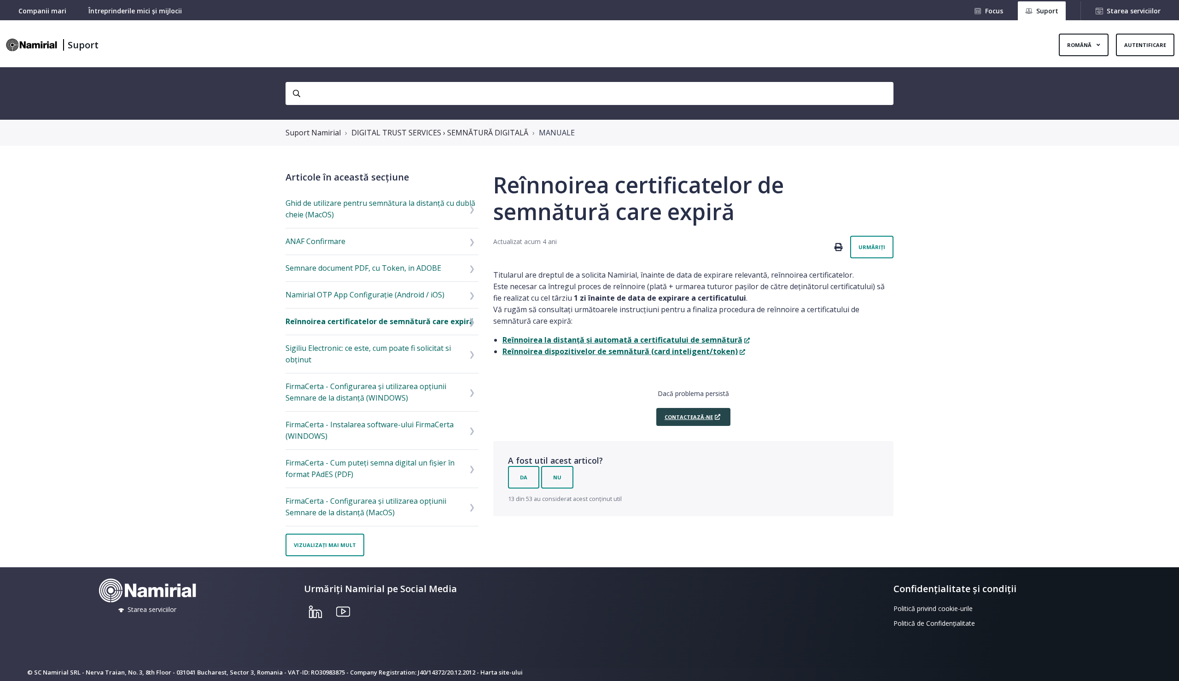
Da (523, 477)
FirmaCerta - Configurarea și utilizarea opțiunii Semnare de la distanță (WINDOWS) (366, 392)
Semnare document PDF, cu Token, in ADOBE (363, 268)
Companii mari (42, 10)
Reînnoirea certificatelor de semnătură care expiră (380, 321)
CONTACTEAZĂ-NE (689, 416)
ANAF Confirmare (315, 241)
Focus (994, 10)
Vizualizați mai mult (325, 544)
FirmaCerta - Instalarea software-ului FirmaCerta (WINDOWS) (370, 430)
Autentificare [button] (1145, 44)
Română (1080, 44)
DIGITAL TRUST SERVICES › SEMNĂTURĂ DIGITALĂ (439, 133)
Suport (83, 45)
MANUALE (557, 133)
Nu (557, 477)
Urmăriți (871, 247)
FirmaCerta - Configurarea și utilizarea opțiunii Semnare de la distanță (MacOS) (366, 507)
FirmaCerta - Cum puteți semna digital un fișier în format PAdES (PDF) (370, 468)
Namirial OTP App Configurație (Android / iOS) (365, 295)
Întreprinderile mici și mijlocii (135, 10)
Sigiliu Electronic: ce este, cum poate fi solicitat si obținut (368, 354)
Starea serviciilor (1134, 10)
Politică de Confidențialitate (934, 623)
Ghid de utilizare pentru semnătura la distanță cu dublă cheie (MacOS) (380, 209)
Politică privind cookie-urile (933, 608)
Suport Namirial (313, 133)
